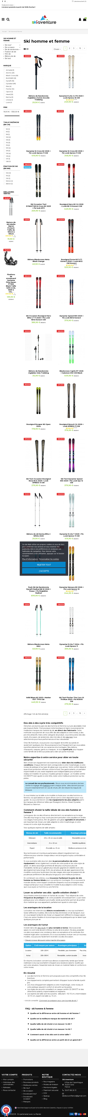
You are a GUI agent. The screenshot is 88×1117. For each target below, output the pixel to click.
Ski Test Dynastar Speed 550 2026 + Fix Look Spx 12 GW (71, 481)
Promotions (28, 1079)
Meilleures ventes (30, 1085)
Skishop (46, 1096)
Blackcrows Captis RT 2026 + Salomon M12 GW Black (71, 372)
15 (80, 48)
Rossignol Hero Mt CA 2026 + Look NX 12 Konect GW (71, 205)
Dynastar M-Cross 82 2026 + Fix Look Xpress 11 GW (38, 152)
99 (8, 134)
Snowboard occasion (27, 1098)
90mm (9, 181)
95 (8, 132)
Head (9, 94)
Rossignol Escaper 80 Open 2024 (38, 425)
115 (8, 145)
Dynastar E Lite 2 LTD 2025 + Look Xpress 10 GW (71, 97)
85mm (9, 184)
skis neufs (41, 928)
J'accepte (44, 571)
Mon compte (8, 1079)
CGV (45, 1093)
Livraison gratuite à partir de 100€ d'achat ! (18, 7)
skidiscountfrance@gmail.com (74, 1096)
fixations (46, 786)
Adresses (6, 1087)
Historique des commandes (9, 1083)
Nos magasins (49, 1082)
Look (9, 102)
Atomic (10, 73)
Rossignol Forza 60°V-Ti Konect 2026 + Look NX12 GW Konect (71, 261)
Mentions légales (50, 1087)
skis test (69, 737)
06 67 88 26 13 (70, 1090)
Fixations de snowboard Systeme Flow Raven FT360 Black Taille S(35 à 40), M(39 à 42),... (11, 283)
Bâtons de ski (10, 56)
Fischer (10, 89)
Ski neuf (8, 45)
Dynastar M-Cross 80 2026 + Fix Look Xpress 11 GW (71, 152)
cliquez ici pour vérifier (64, 1108)
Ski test (8, 58)
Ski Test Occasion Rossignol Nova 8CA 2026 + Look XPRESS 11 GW (38, 481)
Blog (45, 1099)
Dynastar (11, 83)
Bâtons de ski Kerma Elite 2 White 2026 (38, 535)
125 (8, 151)
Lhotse (9, 100)
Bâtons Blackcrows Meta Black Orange (38, 260)
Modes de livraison (8, 5)
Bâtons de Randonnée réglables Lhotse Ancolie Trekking (39, 98)
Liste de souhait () (80, 1)
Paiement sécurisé (50, 1090)
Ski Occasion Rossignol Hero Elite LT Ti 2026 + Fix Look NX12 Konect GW (38, 318)
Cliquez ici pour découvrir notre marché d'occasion (45, 940)
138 (8, 161)
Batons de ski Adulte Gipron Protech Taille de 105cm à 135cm (11, 228)
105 (8, 140)
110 (8, 142)
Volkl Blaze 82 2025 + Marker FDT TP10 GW (38, 699)
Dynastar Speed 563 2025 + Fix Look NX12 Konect (71, 317)
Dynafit (10, 81)
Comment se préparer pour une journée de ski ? (58, 1001)
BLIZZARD (11, 78)
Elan (8, 86)
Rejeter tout (44, 564)
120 (8, 148)
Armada (10, 70)
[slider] (4, 115)
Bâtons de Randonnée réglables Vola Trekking (38, 372)
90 (8, 129)
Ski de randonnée (12, 49)
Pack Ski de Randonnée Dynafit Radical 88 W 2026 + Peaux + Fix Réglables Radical (38, 590)
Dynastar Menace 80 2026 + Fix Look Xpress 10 (71, 588)
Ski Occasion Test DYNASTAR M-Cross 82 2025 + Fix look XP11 (38, 206)
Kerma (9, 97)
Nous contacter (9, 1090)
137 (8, 159)
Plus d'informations (30, 559)
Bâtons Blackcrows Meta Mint (38, 645)
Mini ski (8, 54)
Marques (26, 1102)
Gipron (9, 92)
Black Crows (12, 75)
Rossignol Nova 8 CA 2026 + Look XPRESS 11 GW (71, 425)
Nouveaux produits (30, 1082)
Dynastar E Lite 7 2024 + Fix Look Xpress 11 (71, 645)
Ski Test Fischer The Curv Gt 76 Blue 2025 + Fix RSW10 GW (71, 699)
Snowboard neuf (29, 1094)
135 (8, 156)
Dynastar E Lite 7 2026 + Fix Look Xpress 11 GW (72, 535)
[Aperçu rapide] (41, 88)
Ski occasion (10, 47)
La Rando (37, 1114)
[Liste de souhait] (35, 88)
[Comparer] (38, 88)
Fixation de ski (10, 52)
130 (8, 153)
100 (8, 137)
